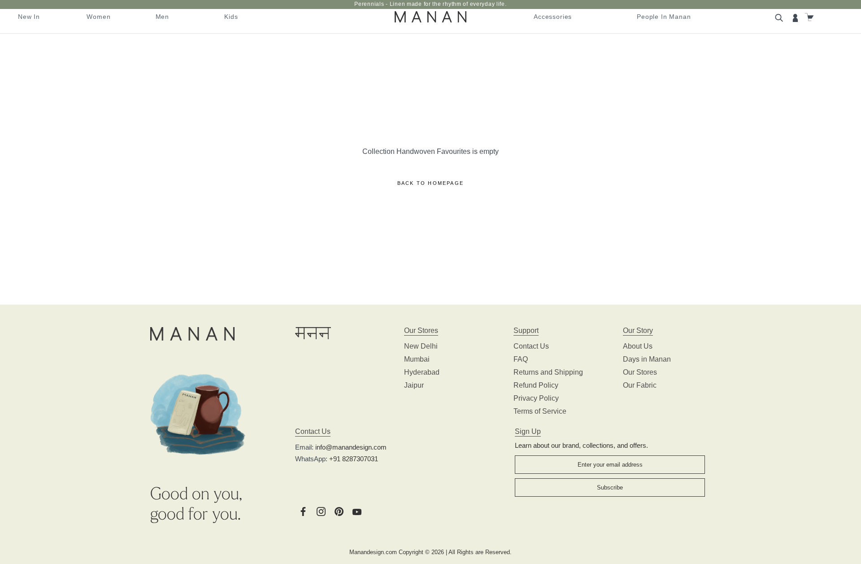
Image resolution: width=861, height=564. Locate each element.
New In (29, 16)
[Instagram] (321, 510)
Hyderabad (421, 372)
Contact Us (531, 346)
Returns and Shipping (548, 372)
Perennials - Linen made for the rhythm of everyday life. (430, 4)
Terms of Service (539, 411)
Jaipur (414, 385)
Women (98, 16)
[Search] (780, 17)
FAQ (520, 359)
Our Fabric (640, 385)
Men (163, 16)
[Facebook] (303, 510)
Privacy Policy (536, 398)
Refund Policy (535, 385)
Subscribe (610, 487)
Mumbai (417, 359)
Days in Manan (647, 359)
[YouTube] (356, 510)
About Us (637, 346)
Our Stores (640, 372)
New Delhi (421, 346)
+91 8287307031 (353, 459)
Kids (231, 16)
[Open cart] (810, 17)
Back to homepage (430, 183)
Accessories (553, 16)
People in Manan (664, 16)
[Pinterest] (339, 510)
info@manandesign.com (351, 447)
